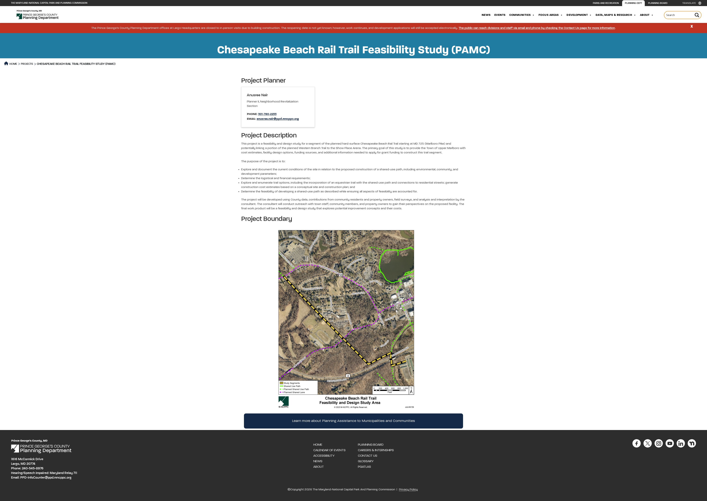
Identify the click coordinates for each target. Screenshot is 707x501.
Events (500, 15)
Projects (27, 64)
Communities (520, 15)
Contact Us (367, 455)
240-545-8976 (32, 468)
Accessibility (324, 455)
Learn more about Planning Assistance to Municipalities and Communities (353, 421)
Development (577, 15)
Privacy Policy (408, 489)
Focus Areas (549, 15)
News (486, 15)
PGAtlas (364, 466)
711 (75, 473)
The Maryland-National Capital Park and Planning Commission (49, 3)
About (645, 15)
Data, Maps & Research (614, 15)
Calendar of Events (329, 450)
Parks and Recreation (606, 3)
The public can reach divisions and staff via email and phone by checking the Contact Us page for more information (537, 28)
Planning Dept (633, 3)
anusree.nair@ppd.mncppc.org (278, 119)
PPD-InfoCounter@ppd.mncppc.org (45, 477)
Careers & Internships (376, 450)
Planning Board (657, 3)
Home (13, 64)
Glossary (366, 461)
